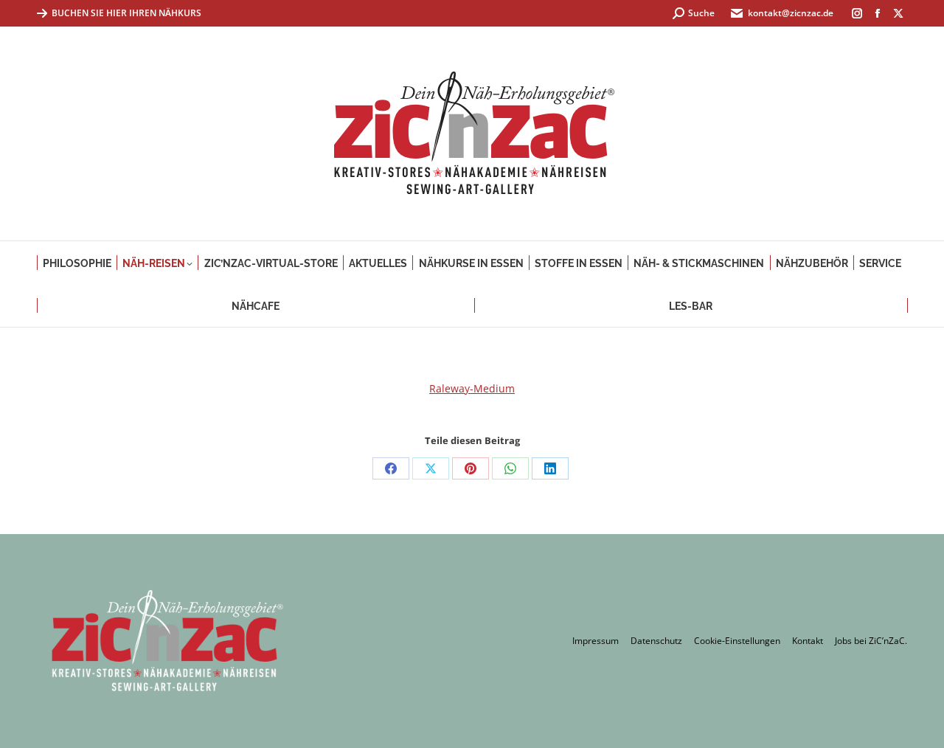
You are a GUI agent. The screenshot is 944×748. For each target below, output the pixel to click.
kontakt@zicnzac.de (790, 13)
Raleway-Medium (472, 388)
